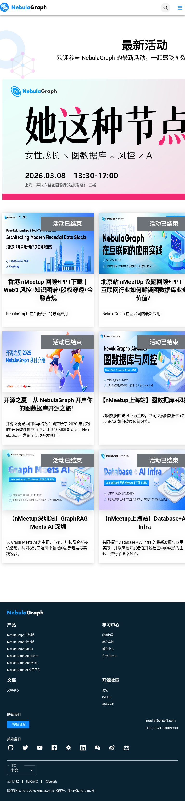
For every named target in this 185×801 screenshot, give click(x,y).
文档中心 (13, 690)
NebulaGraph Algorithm (22, 656)
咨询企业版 (18, 724)
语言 (13, 765)
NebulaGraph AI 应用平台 (23, 670)
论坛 (105, 690)
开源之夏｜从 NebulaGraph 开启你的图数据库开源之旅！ (48, 404)
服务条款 (32, 781)
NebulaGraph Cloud (20, 649)
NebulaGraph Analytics (22, 663)
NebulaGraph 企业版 (20, 642)
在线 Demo (109, 656)
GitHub (106, 697)
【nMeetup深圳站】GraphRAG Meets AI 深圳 (48, 522)
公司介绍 (13, 781)
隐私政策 (51, 781)
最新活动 (108, 704)
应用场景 (108, 635)
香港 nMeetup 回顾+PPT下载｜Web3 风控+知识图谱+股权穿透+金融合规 (48, 290)
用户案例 (108, 642)
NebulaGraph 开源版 (20, 635)
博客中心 (108, 649)
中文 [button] (14, 770)
